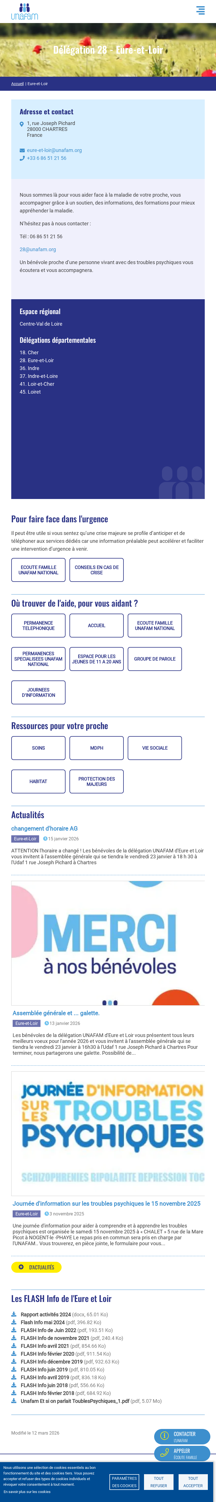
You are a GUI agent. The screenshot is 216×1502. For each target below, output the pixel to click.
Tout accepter (193, 1482)
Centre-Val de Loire (41, 324)
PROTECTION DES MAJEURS (96, 781)
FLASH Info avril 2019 (45, 1377)
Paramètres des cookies (124, 1482)
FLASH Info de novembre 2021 (55, 1338)
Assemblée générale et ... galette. (56, 1013)
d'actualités (41, 1267)
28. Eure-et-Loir (37, 360)
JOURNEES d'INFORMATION (38, 692)
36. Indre (29, 368)
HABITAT (38, 781)
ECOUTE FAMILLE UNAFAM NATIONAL (38, 570)
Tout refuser (158, 1482)
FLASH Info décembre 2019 (52, 1362)
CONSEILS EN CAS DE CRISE (97, 570)
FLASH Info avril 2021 (45, 1346)
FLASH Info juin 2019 (44, 1369)
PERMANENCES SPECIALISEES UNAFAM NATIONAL (38, 659)
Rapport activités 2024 (46, 1314)
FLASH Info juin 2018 (44, 1385)
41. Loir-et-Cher (37, 384)
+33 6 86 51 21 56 (46, 158)
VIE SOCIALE (155, 748)
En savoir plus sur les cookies (27, 1492)
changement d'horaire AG (44, 828)
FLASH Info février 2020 (47, 1354)
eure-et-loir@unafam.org (54, 150)
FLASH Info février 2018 (47, 1393)
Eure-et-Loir (25, 838)
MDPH (96, 748)
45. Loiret (30, 392)
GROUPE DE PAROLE (155, 659)
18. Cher (29, 352)
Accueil (17, 83)
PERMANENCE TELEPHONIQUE (38, 625)
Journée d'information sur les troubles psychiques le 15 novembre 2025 (107, 1203)
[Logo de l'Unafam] (24, 11)
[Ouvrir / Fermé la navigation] (198, 10)
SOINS (38, 748)
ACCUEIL (96, 625)
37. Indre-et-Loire (39, 376)
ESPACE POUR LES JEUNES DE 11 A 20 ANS (96, 659)
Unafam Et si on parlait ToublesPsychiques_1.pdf (75, 1401)
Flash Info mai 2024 (43, 1322)
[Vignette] (110, 943)
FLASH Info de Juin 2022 (48, 1330)
